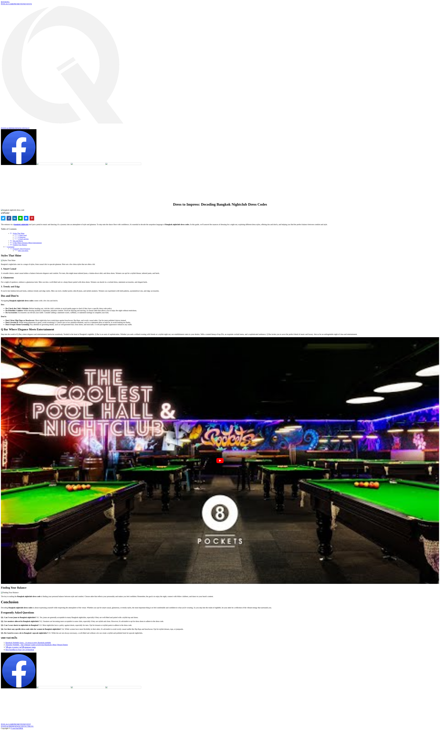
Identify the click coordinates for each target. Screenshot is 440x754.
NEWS (18, 128)
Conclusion (10, 247)
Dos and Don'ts (18, 241)
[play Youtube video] (220, 460)
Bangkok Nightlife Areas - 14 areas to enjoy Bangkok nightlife (28, 643)
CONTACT (25, 128)
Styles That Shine (18, 233)
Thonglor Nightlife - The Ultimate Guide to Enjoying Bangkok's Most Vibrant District (37, 645)
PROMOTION (19, 4)
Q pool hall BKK (17, 728)
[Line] (20, 218)
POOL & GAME (7, 4)
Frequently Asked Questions (21, 249)
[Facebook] (9, 218)
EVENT (28, 724)
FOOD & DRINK (7, 726)
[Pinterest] (32, 218)
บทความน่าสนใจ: (23, 250)
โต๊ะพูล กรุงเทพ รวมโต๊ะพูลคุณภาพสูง (21, 647)
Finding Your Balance (20, 245)
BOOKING (5, 2)
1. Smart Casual (22, 235)
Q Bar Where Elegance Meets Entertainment (27, 243)
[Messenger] (26, 218)
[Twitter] (3, 218)
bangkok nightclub (21, 224)
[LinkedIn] (14, 218)
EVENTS (28, 4)
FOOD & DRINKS (8, 128)
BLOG (31, 726)
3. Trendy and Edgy (23, 239)
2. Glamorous (21, 237)
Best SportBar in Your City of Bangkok (20, 650)
